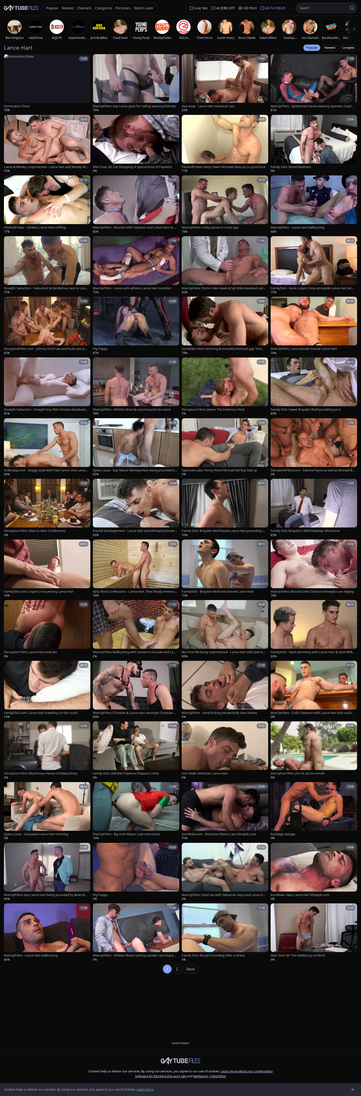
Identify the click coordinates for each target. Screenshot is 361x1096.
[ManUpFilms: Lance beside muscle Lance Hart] (314, 326)
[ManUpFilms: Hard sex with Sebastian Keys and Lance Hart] (225, 872)
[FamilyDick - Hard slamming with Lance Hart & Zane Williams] (314, 629)
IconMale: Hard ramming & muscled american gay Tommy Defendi (224, 349)
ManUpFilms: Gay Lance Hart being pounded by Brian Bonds (45, 895)
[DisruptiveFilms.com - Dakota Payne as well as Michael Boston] (314, 447)
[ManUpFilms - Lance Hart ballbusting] (314, 204)
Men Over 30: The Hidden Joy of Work (298, 955)
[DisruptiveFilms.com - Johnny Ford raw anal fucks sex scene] (47, 326)
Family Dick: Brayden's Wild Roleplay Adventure (305, 531)
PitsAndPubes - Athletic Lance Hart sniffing (35, 227)
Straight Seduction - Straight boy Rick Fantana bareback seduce (46, 409)
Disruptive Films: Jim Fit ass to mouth (298, 773)
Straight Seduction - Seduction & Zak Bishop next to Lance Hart (45, 288)
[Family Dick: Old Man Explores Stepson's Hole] (136, 750)
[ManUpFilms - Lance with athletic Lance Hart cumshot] (136, 265)
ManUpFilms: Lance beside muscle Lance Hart (304, 349)
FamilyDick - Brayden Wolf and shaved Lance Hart (218, 591)
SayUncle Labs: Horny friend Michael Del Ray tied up (219, 470)
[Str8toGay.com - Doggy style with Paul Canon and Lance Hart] (47, 447)
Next (190, 969)
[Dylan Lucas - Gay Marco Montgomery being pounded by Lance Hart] (136, 447)
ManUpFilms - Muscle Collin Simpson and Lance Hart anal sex (134, 227)
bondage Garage (283, 834)
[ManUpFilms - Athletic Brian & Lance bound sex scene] (136, 386)
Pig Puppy (100, 349)
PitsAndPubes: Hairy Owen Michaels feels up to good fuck (223, 167)
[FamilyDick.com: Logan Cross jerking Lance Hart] (47, 569)
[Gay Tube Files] (21, 8)
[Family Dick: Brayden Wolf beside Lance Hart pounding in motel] (225, 508)
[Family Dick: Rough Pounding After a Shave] (225, 932)
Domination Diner (17, 106)
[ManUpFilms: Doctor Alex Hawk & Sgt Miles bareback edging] (225, 265)
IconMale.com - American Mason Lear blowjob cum (219, 834)
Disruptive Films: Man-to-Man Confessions (35, 531)
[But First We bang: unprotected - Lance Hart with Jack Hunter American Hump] (225, 629)
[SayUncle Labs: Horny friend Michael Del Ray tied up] (225, 447)
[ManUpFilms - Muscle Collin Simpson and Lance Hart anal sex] (136, 204)
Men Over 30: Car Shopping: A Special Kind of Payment (132, 167)
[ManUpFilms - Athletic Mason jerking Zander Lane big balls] (136, 932)
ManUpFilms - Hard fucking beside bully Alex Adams (219, 713)
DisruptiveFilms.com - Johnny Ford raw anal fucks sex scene (45, 349)
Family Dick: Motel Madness (291, 167)
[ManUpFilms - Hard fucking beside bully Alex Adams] (225, 690)
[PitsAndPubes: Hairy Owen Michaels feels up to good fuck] (225, 144)
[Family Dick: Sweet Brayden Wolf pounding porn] (314, 386)
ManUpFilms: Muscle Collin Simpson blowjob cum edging (312, 591)
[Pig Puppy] (136, 326)
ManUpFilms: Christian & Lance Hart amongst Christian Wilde (135, 713)
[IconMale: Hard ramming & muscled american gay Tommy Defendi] (225, 326)
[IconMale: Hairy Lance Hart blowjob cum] (314, 872)
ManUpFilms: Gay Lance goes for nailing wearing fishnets (134, 106)
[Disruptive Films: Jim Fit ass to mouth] (314, 750)
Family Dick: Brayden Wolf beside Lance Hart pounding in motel (223, 531)
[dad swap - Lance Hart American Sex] (225, 83)
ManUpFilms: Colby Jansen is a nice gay (210, 227)
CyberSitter (218, 1076)
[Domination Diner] (47, 83)
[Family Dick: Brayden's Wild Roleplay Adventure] (314, 508)
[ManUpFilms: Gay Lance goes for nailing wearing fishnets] (136, 83)
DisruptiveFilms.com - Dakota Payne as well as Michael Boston (312, 470)
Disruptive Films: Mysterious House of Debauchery (40, 773)
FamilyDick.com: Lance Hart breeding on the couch (41, 713)
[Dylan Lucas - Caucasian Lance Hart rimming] (47, 811)
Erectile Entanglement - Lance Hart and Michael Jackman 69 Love (135, 531)
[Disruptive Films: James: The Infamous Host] (225, 386)
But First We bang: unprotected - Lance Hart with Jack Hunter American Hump (223, 652)
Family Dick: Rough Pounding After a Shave (213, 955)
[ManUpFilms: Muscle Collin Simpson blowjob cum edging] (314, 569)
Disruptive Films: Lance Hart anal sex (30, 652)
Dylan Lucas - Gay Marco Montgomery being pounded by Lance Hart (135, 470)
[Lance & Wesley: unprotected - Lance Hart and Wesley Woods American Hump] (47, 144)
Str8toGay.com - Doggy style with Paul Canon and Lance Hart (45, 470)
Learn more (145, 1089)
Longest (348, 47)
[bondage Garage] (314, 811)
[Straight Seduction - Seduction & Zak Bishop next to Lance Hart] (47, 265)
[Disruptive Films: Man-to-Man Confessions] (47, 508)
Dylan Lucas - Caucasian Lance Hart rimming (36, 834)
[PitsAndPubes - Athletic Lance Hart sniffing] (47, 204)
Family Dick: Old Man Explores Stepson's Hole (126, 773)
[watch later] (9, 59)
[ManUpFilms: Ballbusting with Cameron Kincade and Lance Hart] (136, 629)
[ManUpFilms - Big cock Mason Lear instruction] (136, 811)
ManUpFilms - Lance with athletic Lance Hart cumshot (132, 288)
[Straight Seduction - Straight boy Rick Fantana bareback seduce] (47, 386)
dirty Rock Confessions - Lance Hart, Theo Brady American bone (135, 591)
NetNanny (200, 1076)
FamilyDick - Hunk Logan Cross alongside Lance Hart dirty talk (313, 288)
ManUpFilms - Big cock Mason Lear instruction (126, 834)
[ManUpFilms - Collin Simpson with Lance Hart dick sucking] (314, 690)
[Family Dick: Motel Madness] (314, 144)
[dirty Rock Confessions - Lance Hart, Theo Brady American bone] (136, 569)
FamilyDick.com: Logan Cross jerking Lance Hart (39, 591)
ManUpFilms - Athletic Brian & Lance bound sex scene (132, 409)
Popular (312, 47)
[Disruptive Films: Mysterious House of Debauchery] (47, 750)
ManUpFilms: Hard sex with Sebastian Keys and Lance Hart (224, 895)
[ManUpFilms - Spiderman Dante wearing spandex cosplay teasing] (314, 83)
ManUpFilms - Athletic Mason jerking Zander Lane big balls (135, 955)
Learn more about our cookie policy (247, 1071)
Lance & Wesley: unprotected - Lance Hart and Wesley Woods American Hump (46, 167)
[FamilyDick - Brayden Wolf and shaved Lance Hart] (225, 569)
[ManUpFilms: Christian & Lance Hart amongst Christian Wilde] (136, 690)
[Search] (352, 8)
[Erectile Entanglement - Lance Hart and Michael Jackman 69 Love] (136, 508)
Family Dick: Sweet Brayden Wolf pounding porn (306, 409)
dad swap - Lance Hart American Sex (208, 106)
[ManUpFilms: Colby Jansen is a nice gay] (225, 204)
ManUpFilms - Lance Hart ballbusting (297, 227)
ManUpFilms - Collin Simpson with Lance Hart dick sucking (312, 713)
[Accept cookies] (352, 1089)
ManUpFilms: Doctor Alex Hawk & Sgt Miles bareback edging (224, 288)
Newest (329, 47)
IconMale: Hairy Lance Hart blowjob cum (300, 895)
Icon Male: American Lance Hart (205, 773)
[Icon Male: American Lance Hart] (225, 750)
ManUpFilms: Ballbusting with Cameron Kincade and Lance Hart (135, 652)
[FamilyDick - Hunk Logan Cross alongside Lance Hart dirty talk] (314, 265)
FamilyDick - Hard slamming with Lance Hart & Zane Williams (312, 652)
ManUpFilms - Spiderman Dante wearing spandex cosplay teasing (313, 106)
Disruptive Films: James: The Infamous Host (213, 409)
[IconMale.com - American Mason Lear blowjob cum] (225, 811)
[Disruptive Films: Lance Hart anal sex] (47, 629)
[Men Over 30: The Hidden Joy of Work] (314, 932)
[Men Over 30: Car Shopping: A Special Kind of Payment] (136, 144)
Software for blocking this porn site (161, 1076)
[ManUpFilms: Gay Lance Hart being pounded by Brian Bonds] (47, 872)
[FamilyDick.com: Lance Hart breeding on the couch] (47, 690)
